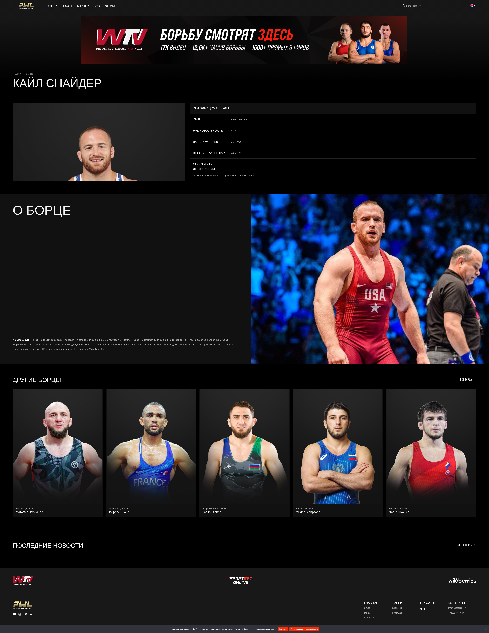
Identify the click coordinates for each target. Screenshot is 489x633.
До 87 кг (216, 508)
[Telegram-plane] (25, 614)
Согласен (283, 629)
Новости (67, 5)
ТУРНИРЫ (399, 602)
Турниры (81, 5)
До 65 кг (129, 508)
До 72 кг (31, 508)
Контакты (110, 5)
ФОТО (424, 609)
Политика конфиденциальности (304, 629)
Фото (97, 5)
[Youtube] (14, 614)
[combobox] (422, 6)
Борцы (30, 73)
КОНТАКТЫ (456, 602)
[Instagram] (19, 614)
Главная (50, 5)
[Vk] (31, 614)
